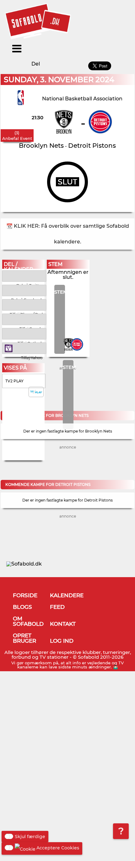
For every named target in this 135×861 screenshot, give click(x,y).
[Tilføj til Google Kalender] (24, 319)
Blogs (22, 607)
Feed (57, 607)
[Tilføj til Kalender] (24, 304)
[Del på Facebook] (24, 290)
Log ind (61, 641)
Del (35, 64)
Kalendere (67, 595)
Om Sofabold (28, 621)
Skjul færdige (30, 836)
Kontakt (63, 624)
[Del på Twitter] (24, 276)
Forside (25, 595)
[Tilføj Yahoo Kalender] (24, 348)
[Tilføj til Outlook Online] (24, 333)
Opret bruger (24, 638)
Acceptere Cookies (57, 848)
